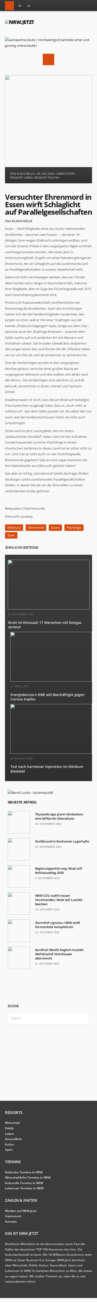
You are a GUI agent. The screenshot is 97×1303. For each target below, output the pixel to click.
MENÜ (9, 5)
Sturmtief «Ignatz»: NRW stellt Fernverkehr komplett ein (57, 924)
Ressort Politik (46, 177)
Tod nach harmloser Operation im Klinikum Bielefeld (46, 768)
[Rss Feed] (19, 6)
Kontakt (11, 1221)
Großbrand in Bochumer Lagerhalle (62, 841)
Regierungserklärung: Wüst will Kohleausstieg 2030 (58, 870)
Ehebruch (14, 527)
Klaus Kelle (25, 173)
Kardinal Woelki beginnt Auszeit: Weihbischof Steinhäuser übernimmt (59, 954)
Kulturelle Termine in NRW (24, 1183)
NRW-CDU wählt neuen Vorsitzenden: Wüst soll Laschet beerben (59, 899)
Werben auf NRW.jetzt (21, 1211)
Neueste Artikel (22, 802)
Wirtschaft (12, 1123)
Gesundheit (13, 1139)
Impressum (13, 1216)
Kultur (9, 1144)
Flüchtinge (74, 527)
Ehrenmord (36, 527)
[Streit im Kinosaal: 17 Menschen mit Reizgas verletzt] (49, 608)
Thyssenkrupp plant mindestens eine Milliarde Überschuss (59, 816)
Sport (9, 1150)
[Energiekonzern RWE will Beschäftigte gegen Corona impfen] (51, 680)
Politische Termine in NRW (24, 1172)
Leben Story (65, 173)
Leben (9, 1134)
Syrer (11, 535)
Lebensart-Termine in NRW (24, 1188)
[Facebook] (28, 6)
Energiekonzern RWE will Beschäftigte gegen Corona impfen (47, 697)
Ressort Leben (21, 177)
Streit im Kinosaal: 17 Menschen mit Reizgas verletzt (45, 624)
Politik (9, 1128)
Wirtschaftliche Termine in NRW (27, 1177)
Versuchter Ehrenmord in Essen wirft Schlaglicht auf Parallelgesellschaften (48, 204)
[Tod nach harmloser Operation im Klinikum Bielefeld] (51, 753)
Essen (55, 527)
